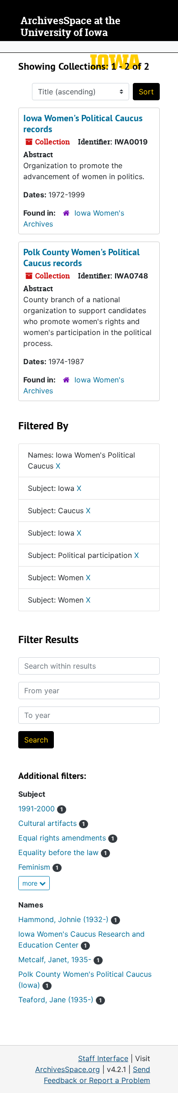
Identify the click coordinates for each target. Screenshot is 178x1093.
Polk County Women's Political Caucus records (81, 257)
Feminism (38, 866)
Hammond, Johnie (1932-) (67, 919)
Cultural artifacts (51, 823)
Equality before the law (62, 852)
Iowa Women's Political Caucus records (82, 123)
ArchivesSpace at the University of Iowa (70, 27)
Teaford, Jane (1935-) (60, 999)
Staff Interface (103, 1058)
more (30, 883)
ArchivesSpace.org (67, 1069)
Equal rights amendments (66, 837)
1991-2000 (40, 808)
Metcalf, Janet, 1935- (58, 959)
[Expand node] (168, 47)
